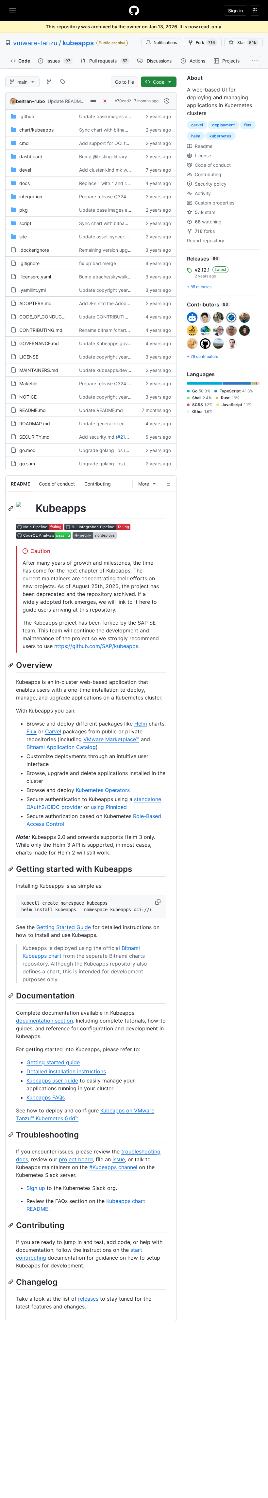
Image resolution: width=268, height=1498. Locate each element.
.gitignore (29, 263)
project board (76, 1159)
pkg (23, 210)
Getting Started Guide (63, 927)
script (25, 223)
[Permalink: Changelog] (11, 1281)
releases (88, 1298)
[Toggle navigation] (13, 10)
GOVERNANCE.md (39, 343)
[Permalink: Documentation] (11, 995)
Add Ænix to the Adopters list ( (112, 303)
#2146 (124, 437)
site (23, 236)
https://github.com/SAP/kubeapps (96, 646)
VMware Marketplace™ (111, 739)
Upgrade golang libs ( (102, 450)
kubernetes (220, 136)
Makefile (28, 383)
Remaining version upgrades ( (111, 250)
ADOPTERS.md (35, 303)
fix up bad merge (97, 263)
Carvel (53, 731)
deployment (223, 124)
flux (247, 124)
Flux (31, 731)
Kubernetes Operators (103, 790)
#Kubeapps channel (113, 1167)
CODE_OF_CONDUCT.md (46, 316)
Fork (205, 42)
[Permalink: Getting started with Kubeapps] (11, 868)
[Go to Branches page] (49, 82)
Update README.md (70, 101)
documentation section (44, 1020)
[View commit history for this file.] (166, 101)
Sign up (35, 1188)
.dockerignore (34, 250)
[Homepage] (134, 10)
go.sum (27, 463)
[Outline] (168, 483)
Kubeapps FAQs (45, 1097)
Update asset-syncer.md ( (107, 236)
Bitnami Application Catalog (61, 747)
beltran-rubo (30, 101)
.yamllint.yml (32, 290)
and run (123, 183)
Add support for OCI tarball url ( (113, 143)
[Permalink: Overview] (11, 665)
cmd (24, 143)
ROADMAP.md (34, 423)
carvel (197, 124)
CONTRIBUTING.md (40, 330)
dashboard (30, 156)
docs (24, 183)
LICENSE (28, 357)
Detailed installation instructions (66, 1071)
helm (195, 136)
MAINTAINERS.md (38, 370)
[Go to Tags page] (63, 82)
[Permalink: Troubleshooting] (11, 1134)
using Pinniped (109, 807)
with (105, 183)
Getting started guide (53, 1062)
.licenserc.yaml (35, 276)
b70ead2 (123, 100)
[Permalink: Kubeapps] (11, 508)
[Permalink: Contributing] (11, 1225)
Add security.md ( (98, 437)
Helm (140, 723)
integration (30, 196)
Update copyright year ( (105, 290)
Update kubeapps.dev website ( (113, 370)
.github (26, 116)
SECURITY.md (34, 437)
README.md (32, 410)
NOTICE (28, 397)
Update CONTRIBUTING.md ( (110, 316)
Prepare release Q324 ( (104, 196)
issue (118, 1159)
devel (25, 170)
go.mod (27, 450)
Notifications (165, 42)
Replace (87, 183)
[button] (158, 902)
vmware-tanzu (35, 43)
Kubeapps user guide (52, 1080)
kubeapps (78, 43)
